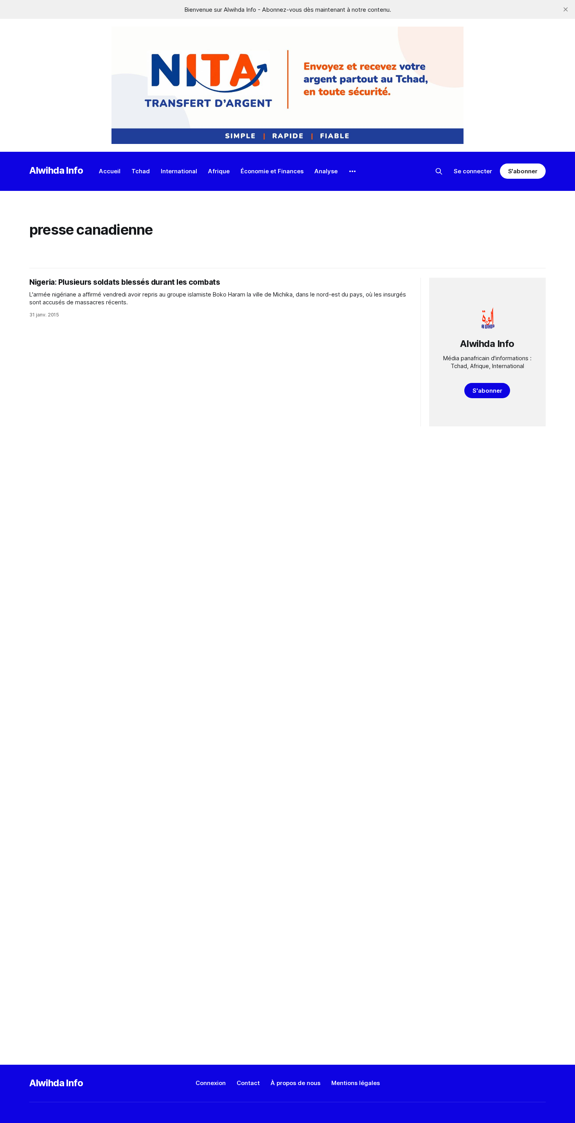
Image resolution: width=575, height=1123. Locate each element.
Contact (248, 1083)
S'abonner (522, 171)
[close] (565, 9)
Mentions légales (355, 1083)
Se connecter (473, 171)
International (179, 171)
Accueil (109, 171)
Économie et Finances (272, 171)
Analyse (326, 171)
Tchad (140, 171)
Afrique (219, 171)
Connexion (211, 1083)
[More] (352, 171)
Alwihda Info (56, 170)
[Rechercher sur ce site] (439, 171)
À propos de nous (295, 1083)
